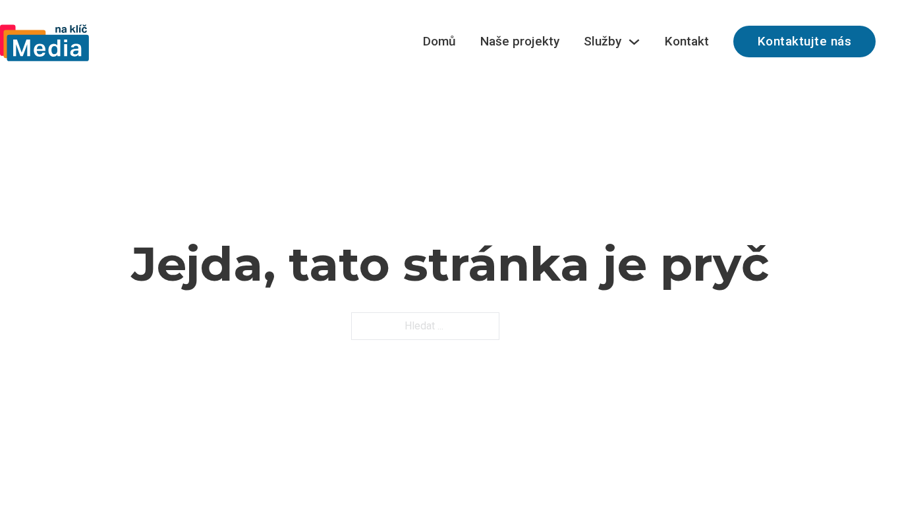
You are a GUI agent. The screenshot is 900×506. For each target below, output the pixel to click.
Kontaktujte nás (805, 41)
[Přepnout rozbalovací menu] (634, 42)
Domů (439, 41)
